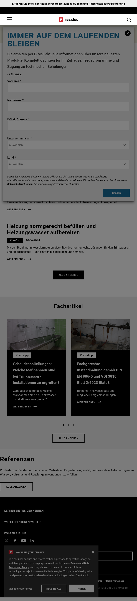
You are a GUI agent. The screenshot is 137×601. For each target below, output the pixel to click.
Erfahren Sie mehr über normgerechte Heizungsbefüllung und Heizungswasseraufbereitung (68, 3)
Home (68, 19)
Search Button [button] (129, 20)
